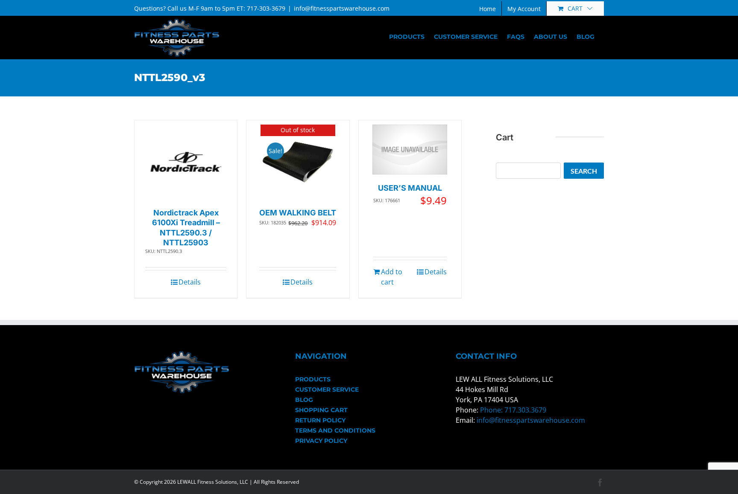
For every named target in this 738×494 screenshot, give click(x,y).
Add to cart (391, 277)
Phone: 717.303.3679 (513, 410)
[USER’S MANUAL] (409, 149)
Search (584, 171)
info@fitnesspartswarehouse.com (342, 8)
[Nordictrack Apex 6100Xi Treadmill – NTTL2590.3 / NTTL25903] (186, 162)
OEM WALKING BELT (297, 212)
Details (190, 282)
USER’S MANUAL (410, 187)
